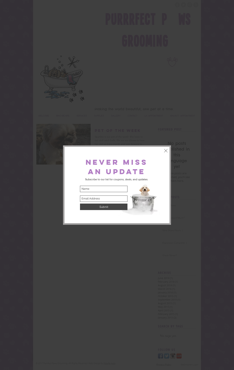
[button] (166, 150)
